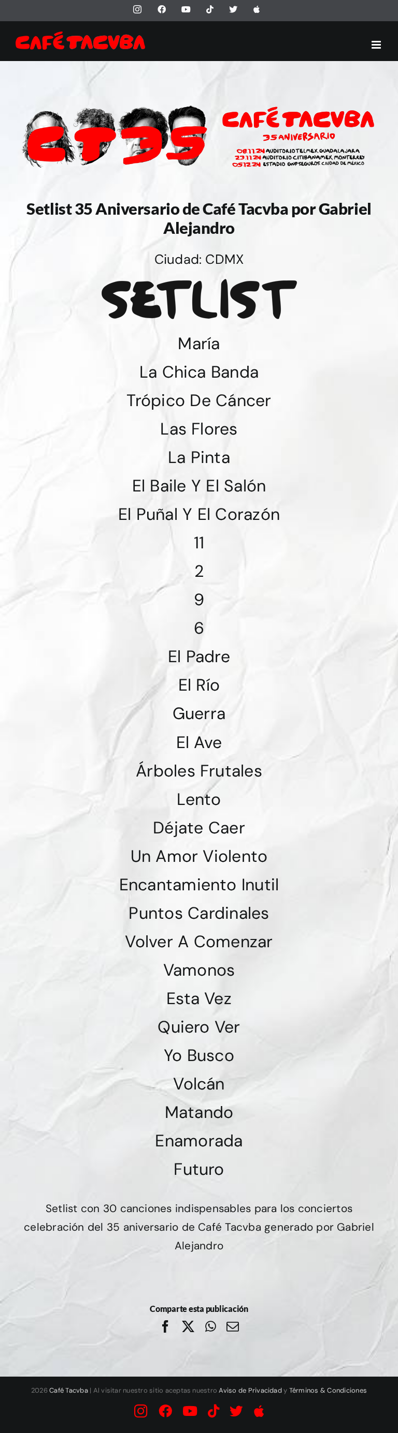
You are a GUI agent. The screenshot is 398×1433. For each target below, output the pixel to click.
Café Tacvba (68, 1390)
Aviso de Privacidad (250, 1390)
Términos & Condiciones (328, 1390)
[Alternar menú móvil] (377, 44)
